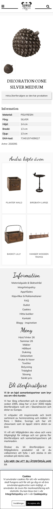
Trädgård (26, 370)
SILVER (24, 119)
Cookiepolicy (40, 493)
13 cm (24, 128)
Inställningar (18, 503)
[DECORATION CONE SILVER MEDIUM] (26, 38)
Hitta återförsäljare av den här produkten (27, 95)
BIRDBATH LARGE (39, 202)
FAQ (26, 300)
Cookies (26, 309)
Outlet (26, 304)
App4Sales (26, 291)
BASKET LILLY (14, 254)
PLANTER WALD (14, 202)
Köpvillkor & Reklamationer (26, 296)
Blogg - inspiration (26, 322)
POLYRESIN (27, 114)
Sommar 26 (26, 341)
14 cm (24, 124)
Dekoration (26, 355)
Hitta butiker (26, 313)
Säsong (26, 374)
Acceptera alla (34, 503)
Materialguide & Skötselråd (26, 282)
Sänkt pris (26, 377)
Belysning (26, 366)
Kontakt (26, 318)
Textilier (26, 363)
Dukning (26, 352)
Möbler (26, 344)
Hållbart (26, 348)
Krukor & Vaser (26, 359)
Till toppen (6, 14)
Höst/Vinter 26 (26, 337)
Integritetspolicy (26, 287)
